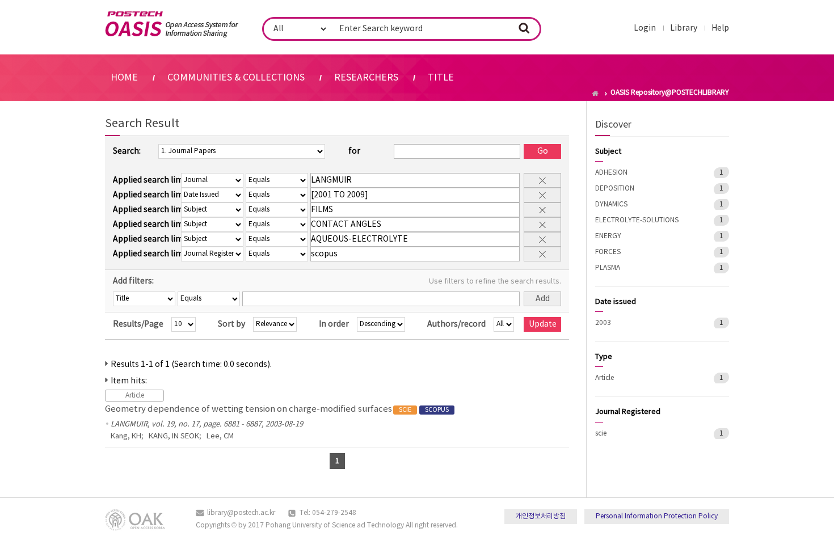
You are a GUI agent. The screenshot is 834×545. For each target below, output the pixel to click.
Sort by (231, 324)
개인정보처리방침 (541, 516)
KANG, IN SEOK (174, 436)
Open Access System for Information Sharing (171, 24)
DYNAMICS (611, 204)
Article (604, 378)
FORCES (608, 252)
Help (720, 28)
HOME (124, 78)
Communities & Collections (236, 78)
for (354, 151)
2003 (603, 323)
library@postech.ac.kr (241, 513)
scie (600, 433)
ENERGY (608, 236)
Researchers (366, 78)
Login (645, 28)
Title (441, 78)
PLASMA (607, 268)
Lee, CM (220, 436)
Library (683, 28)
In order (334, 324)
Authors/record (456, 324)
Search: (127, 151)
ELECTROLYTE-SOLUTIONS (637, 220)
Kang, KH (126, 436)
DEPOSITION (614, 188)
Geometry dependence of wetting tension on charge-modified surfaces (277, 409)
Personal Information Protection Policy (657, 516)
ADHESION (611, 172)
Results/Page (138, 324)
